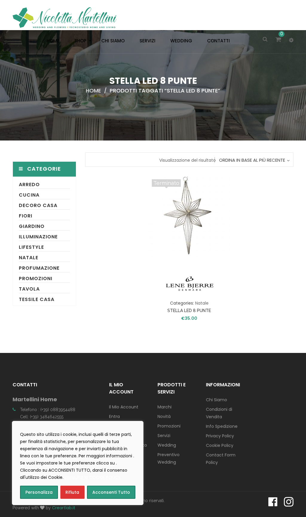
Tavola (29, 288)
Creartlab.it (63, 508)
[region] (77, 463)
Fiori (25, 215)
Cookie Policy (219, 445)
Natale (28, 257)
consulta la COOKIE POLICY (93, 477)
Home (93, 90)
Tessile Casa (36, 299)
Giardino (32, 226)
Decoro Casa (38, 205)
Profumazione (39, 268)
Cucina (29, 195)
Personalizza (39, 492)
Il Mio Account (123, 407)
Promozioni (35, 278)
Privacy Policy (220, 436)
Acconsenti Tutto (111, 492)
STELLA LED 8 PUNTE (189, 310)
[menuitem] (51, 40)
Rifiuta (72, 492)
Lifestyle (31, 247)
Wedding (166, 445)
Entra (114, 416)
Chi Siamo (216, 400)
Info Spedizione (222, 426)
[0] (279, 40)
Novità (164, 416)
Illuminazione (38, 236)
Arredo (29, 184)
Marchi (164, 407)
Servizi (163, 436)
